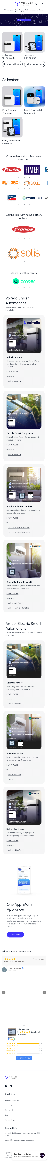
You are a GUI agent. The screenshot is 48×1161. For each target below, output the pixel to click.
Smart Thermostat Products (33, 111)
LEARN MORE (12, 372)
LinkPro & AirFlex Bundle (18, 527)
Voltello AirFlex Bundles (18, 608)
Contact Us (9, 1110)
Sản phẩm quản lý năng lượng (10, 111)
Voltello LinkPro (7, 55)
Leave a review (24, 1058)
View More (15, 934)
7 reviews (5, 971)
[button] (5, 4)
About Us (8, 1105)
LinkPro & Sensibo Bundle (19, 532)
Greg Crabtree (7, 968)
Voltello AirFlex (29, 55)
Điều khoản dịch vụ (11, 1157)
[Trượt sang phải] (29, 177)
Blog (6, 1115)
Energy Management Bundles (11, 142)
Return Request (11, 1120)
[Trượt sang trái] (18, 177)
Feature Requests (12, 1101)
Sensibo (11, 779)
